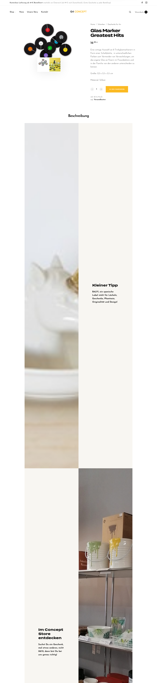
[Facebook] (142, 3)
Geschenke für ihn (114, 24)
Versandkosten (100, 99)
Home (92, 24)
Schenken (101, 24)
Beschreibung (78, 116)
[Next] (71, 42)
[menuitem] (14, 12)
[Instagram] (146, 3)
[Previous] (27, 42)
